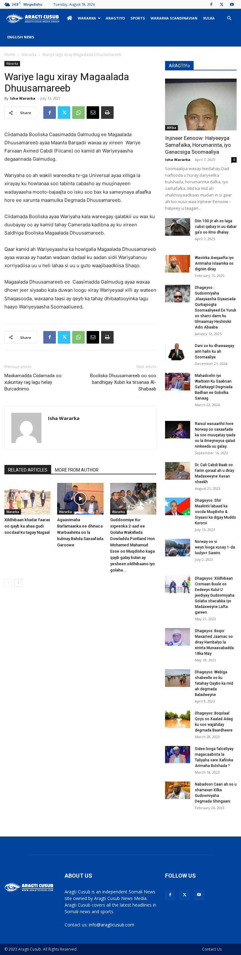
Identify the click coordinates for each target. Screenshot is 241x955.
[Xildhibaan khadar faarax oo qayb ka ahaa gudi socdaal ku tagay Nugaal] (27, 499)
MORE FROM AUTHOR (77, 469)
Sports (138, 18)
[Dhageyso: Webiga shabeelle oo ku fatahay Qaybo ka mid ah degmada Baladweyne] (177, 678)
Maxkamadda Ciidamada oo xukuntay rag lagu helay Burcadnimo (33, 382)
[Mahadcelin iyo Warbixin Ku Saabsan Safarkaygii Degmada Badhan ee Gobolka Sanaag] (177, 381)
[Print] (107, 112)
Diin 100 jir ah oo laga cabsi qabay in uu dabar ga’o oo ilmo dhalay (216, 227)
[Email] (93, 112)
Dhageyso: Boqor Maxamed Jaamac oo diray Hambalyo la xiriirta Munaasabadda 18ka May (214, 642)
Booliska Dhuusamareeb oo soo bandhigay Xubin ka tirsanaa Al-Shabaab (123, 382)
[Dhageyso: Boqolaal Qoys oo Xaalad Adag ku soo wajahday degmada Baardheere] (177, 719)
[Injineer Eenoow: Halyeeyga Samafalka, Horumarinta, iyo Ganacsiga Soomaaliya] (201, 104)
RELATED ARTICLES (27, 469)
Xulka (209, 18)
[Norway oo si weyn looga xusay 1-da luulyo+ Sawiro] (177, 547)
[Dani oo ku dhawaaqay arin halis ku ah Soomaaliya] (177, 352)
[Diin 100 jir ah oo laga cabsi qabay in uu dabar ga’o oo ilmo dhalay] (177, 227)
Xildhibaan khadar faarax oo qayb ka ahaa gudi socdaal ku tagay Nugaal (27, 526)
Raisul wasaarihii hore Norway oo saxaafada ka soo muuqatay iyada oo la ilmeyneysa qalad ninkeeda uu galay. (215, 435)
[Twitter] (221, 4)
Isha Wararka (22, 98)
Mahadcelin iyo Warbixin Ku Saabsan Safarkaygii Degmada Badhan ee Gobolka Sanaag (214, 386)
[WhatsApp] (78, 112)
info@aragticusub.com (111, 925)
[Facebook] (211, 4)
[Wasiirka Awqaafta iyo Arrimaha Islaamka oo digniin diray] (177, 264)
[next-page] (18, 583)
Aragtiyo (115, 18)
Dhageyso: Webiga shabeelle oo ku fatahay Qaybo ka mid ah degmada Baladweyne (214, 683)
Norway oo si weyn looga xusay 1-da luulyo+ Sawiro (215, 547)
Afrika (171, 127)
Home (9, 54)
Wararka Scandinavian (174, 18)
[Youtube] (232, 4)
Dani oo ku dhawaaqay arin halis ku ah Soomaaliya (214, 351)
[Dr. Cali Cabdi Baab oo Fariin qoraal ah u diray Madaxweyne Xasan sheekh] (177, 471)
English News (20, 37)
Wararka (87, 18)
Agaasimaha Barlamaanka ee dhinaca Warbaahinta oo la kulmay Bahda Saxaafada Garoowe (80, 532)
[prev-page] (8, 583)
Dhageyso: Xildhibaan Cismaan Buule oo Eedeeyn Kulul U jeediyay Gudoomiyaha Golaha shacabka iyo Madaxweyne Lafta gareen (214, 595)
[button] (229, 18)
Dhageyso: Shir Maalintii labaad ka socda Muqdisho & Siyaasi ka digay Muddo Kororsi (215, 511)
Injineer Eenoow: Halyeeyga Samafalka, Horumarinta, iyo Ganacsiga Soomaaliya (198, 145)
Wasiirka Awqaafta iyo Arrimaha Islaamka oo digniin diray (214, 263)
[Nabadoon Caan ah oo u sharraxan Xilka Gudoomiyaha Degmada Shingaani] (177, 790)
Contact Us (212, 949)
